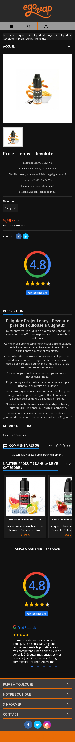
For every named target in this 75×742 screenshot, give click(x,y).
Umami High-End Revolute (25, 519)
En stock (8, 225)
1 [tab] (32, 667)
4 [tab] (50, 667)
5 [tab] (56, 667)
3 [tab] (44, 667)
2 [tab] (38, 667)
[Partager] (19, 236)
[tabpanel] (37, 645)
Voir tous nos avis (37, 292)
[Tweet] (26, 236)
